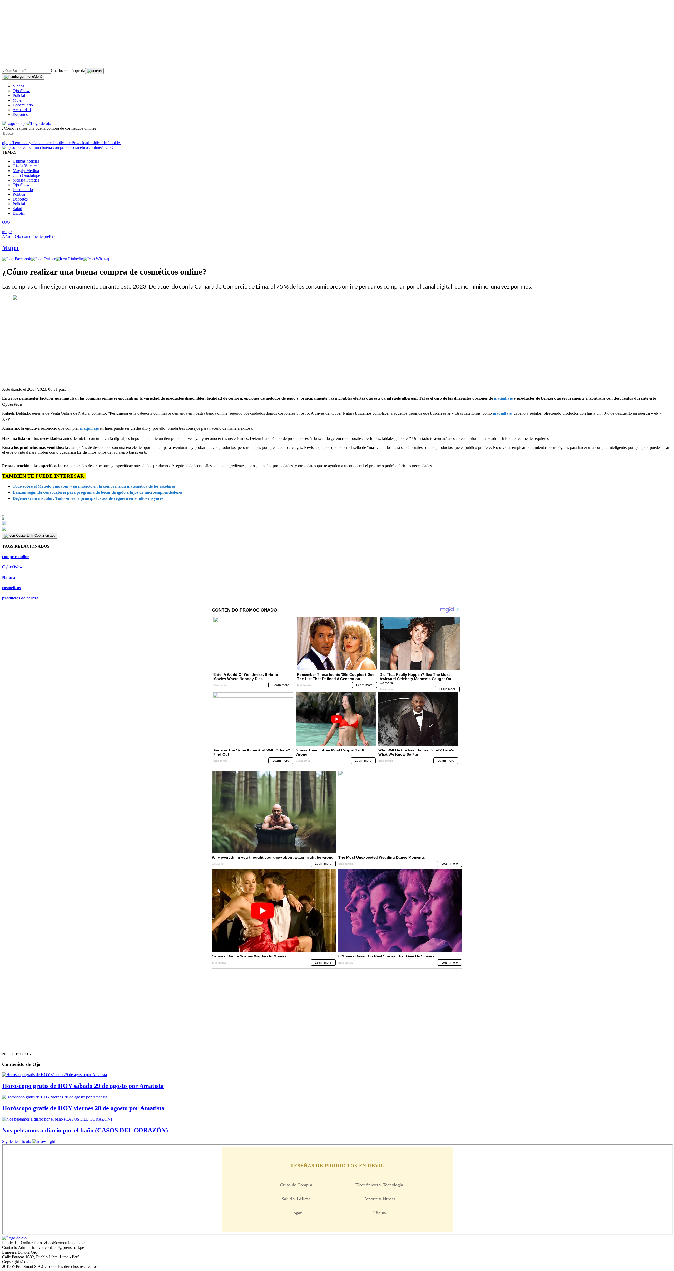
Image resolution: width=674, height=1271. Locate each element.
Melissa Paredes (26, 180)
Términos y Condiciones (32, 142)
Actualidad (22, 109)
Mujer (18, 100)
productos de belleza (20, 598)
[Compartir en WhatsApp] (97, 259)
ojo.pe (7, 142)
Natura (8, 577)
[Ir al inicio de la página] (14, 1045)
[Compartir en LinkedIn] (69, 259)
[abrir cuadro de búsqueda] (94, 71)
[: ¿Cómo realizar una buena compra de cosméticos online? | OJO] (57, 147)
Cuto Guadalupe (26, 175)
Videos (18, 86)
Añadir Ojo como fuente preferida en (32, 236)
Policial (19, 95)
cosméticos (11, 587)
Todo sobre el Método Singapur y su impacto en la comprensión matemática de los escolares (94, 486)
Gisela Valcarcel (26, 166)
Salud (17, 208)
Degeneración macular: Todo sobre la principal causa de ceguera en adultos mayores (88, 498)
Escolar (19, 213)
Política (19, 194)
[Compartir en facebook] (16, 259)
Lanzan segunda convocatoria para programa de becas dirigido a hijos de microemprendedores (97, 492)
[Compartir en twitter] (43, 259)
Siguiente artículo (16, 1141)
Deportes (20, 114)
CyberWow (12, 567)
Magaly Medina (26, 170)
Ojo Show (21, 91)
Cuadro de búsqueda (68, 70)
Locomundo (23, 105)
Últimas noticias (26, 161)
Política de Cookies (105, 142)
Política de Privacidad (71, 142)
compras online (15, 556)
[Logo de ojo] (14, 123)
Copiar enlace (44, 535)
